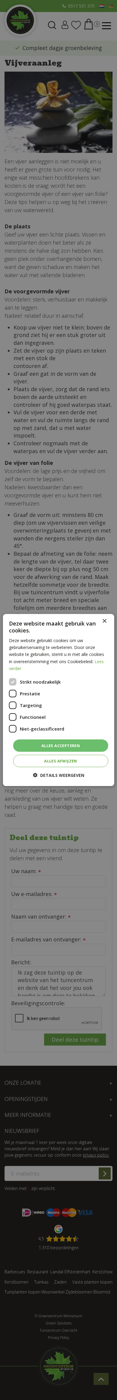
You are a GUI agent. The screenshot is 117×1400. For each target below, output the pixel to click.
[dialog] (58, 700)
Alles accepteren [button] (60, 745)
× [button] (104, 621)
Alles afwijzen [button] (60, 761)
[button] (58, 775)
